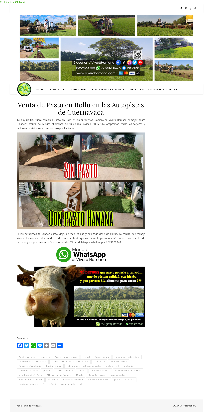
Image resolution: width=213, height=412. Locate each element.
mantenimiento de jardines (128, 370)
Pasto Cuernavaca (97, 375)
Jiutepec (82, 370)
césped (86, 357)
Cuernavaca (99, 361)
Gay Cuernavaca (53, 366)
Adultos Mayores (27, 357)
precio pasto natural (28, 384)
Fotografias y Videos (108, 89)
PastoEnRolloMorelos (73, 379)
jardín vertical (112, 366)
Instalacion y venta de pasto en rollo (84, 366)
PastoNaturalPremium (98, 379)
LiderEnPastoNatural (100, 370)
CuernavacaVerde (118, 361)
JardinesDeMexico (64, 370)
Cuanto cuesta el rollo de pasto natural (70, 361)
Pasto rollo (53, 379)
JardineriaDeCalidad (28, 370)
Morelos (80, 375)
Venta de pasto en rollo (72, 384)
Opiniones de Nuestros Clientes (153, 89)
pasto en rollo (118, 375)
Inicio (40, 89)
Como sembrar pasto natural (32, 361)
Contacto (57, 89)
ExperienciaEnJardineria (30, 366)
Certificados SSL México (13, 2)
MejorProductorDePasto (30, 375)
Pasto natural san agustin (30, 379)
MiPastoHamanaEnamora (59, 375)
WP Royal (36, 405)
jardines (47, 370)
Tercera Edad (49, 384)
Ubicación (78, 89)
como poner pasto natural (126, 357)
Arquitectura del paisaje (66, 357)
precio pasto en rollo (124, 379)
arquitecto (45, 357)
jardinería (128, 366)
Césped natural (102, 357)
